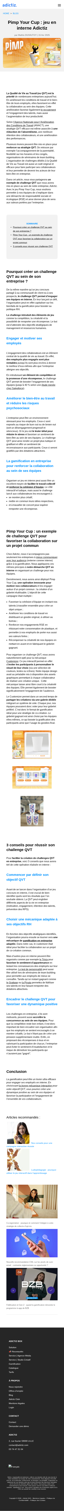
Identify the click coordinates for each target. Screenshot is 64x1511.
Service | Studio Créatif (19, 1360)
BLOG (16, 13)
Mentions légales (17, 1403)
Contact (12, 1422)
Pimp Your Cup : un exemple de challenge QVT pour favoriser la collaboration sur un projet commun (33, 239)
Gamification (15, 1364)
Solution (12, 1347)
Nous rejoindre (16, 1387)
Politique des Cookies (37, 1500)
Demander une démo (19, 1426)
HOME (6, 13)
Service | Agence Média (20, 1355)
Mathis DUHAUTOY (27, 35)
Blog (11, 1395)
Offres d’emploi (16, 1391)
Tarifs (11, 1372)
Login (11, 1407)
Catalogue (13, 1368)
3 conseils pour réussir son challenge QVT (33, 246)
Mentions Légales (39, 1498)
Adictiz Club (14, 1399)
